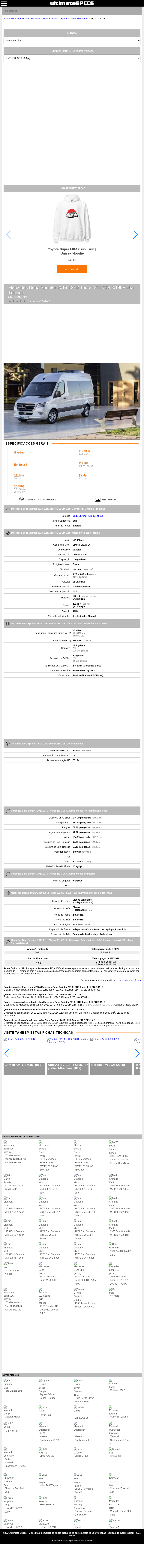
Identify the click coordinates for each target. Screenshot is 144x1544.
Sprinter (54, 18)
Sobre (56, 1541)
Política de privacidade (71, 1541)
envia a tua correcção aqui (129, 980)
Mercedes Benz (40, 18)
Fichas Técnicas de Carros (17, 18)
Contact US (87, 1541)
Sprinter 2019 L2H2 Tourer (74, 18)
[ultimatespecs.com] (72, 3)
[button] (135, 235)
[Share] (138, 10)
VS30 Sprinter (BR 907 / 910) (88, 516)
